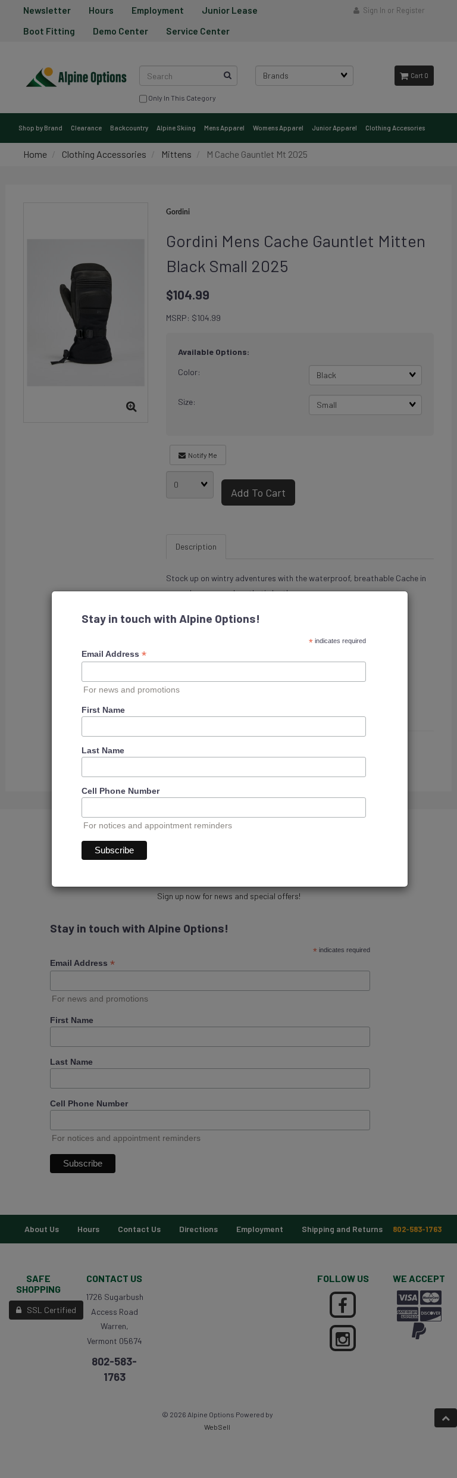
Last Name (103, 750)
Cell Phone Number (120, 791)
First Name (103, 710)
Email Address (114, 654)
